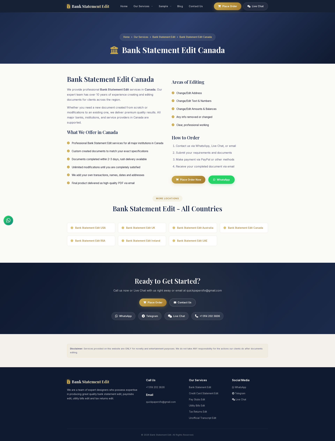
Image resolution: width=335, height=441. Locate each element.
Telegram (152, 316)
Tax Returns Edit (198, 411)
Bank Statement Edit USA (90, 227)
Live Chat (258, 6)
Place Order (229, 6)
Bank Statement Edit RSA (90, 240)
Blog (180, 6)
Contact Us (196, 6)
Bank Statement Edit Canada (196, 37)
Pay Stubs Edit (197, 399)
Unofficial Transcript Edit (202, 418)
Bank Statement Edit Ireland (143, 240)
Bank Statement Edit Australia (195, 227)
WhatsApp (223, 179)
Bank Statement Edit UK (140, 227)
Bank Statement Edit (163, 37)
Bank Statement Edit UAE (192, 240)
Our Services (141, 6)
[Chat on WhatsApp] (8, 220)
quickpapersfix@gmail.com (161, 402)
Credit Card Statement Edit (203, 393)
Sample (163, 6)
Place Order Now (190, 179)
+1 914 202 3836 (210, 316)
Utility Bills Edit (197, 405)
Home (124, 6)
